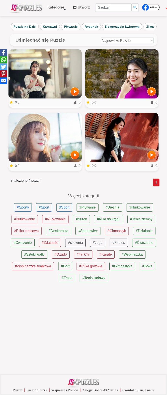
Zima (150, 26)
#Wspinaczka (132, 254)
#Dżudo (61, 254)
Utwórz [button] (83, 7)
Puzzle (17, 390)
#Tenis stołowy (93, 278)
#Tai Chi (83, 254)
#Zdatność (50, 242)
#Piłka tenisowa (26, 231)
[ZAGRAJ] (74, 91)
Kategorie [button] (55, 9)
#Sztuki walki (34, 254)
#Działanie (144, 231)
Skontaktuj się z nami (138, 390)
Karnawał (50, 26)
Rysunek (91, 26)
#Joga (97, 242)
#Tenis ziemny (141, 219)
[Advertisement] (83, 328)
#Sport (44, 207)
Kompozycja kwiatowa (122, 26)
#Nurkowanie (139, 207)
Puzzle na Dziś (24, 26)
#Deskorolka (58, 231)
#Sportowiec (88, 231)
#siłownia (75, 242)
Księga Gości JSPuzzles (100, 390)
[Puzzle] (26, 7)
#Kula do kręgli (108, 219)
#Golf (65, 266)
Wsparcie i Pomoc (65, 390)
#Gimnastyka (122, 266)
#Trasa (67, 278)
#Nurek (81, 219)
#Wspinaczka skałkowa (33, 266)
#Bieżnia (112, 207)
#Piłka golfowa (90, 266)
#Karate (106, 254)
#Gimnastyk (117, 231)
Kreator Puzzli (37, 390)
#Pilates (118, 242)
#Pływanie (87, 207)
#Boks (147, 266)
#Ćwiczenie (22, 242)
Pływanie (71, 26)
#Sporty (23, 207)
